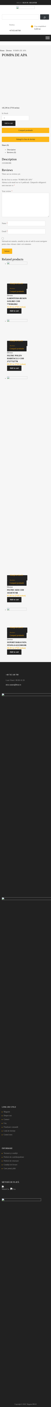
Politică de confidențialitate (14, 1157)
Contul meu (8, 1135)
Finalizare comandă (11, 1127)
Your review (7, 191)
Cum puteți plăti (10, 1168)
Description (11, 150)
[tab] (28, 149)
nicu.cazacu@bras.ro (13, 685)
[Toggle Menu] (48, 39)
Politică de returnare (11, 1161)
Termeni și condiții (11, 1153)
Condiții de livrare (10, 1165)
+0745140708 (15, 30)
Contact (6, 1119)
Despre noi (8, 1116)
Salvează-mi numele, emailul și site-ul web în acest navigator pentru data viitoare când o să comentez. (24, 242)
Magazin (7, 1112)
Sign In (25, 3)
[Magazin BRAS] (25, 8)
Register (33, 3)
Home (2, 51)
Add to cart (8, 123)
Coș (5, 1123)
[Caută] (44, 17)
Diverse (9, 51)
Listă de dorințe (9, 1131)
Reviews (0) (11, 152)
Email (5, 231)
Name (5, 223)
